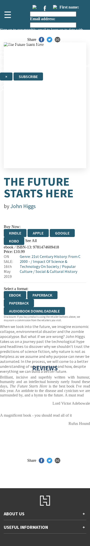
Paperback (42, 295)
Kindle (15, 233)
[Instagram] (55, 7)
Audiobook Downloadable (34, 311)
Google (62, 233)
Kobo (14, 240)
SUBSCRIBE (28, 76)
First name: (69, 7)
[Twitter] (34, 7)
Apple (38, 233)
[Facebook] (45, 8)
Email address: (42, 19)
